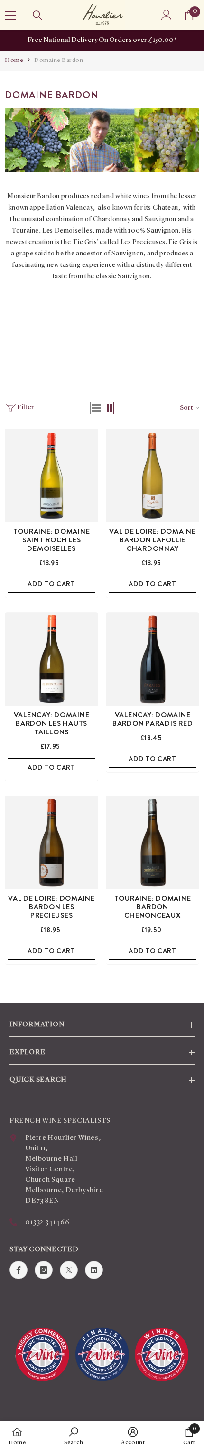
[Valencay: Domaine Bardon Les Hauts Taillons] (51, 659)
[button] (96, 408)
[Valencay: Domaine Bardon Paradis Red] (152, 659)
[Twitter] (69, 1270)
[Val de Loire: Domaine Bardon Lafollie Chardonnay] (152, 475)
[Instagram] (44, 1270)
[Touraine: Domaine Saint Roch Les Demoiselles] (51, 475)
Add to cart (51, 584)
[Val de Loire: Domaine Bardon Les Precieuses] (51, 842)
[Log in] (166, 15)
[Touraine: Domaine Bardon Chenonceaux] (152, 842)
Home (14, 60)
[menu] (10, 15)
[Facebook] (18, 1270)
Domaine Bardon (58, 60)
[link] (73, 1436)
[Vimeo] (94, 1270)
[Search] (37, 15)
